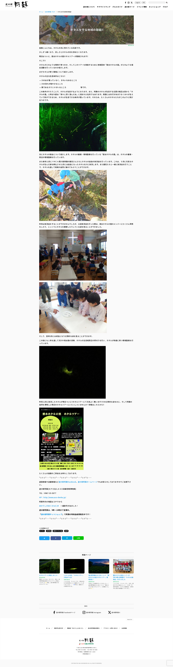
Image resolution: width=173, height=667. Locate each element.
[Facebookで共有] (56, 538)
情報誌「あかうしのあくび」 (75, 628)
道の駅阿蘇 (63, 482)
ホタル (42, 531)
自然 (66, 531)
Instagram (129, 2)
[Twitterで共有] (44, 538)
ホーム (48, 628)
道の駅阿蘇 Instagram (93, 612)
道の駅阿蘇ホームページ (87, 482)
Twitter (132, 2)
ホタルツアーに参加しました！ (48, 575)
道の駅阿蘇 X (115, 612)
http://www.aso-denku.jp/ (54, 497)
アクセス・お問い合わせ (111, 628)
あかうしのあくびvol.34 (49, 506)
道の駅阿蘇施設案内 (94, 628)
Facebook (126, 2)
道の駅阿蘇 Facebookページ (65, 612)
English (138, 2)
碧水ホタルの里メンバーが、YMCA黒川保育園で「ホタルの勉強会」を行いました (123, 577)
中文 (144, 2)
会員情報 (124, 628)
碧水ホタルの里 (58, 531)
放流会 (49, 531)
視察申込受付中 (58, 628)
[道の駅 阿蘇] (86, 644)
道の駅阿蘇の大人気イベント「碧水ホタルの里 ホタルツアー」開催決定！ (98, 577)
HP (40, 497)
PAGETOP (129, 619)
